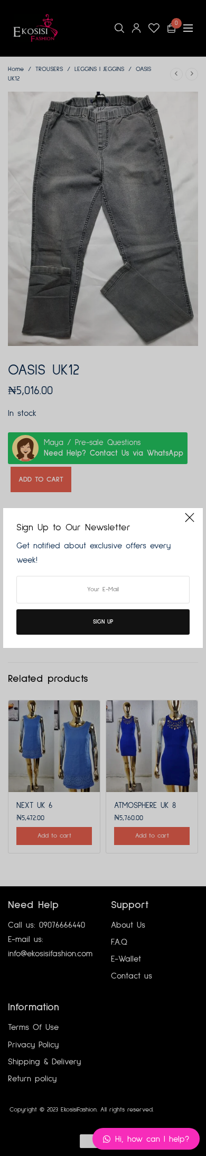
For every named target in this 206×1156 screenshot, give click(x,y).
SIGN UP (103, 622)
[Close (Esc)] (189, 522)
